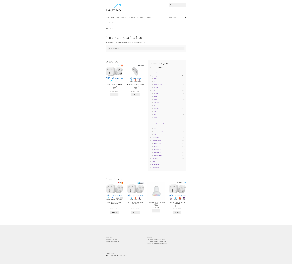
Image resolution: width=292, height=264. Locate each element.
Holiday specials (156, 137)
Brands (153, 90)
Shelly (155, 114)
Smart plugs (157, 146)
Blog (112, 17)
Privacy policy (140, 17)
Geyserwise (156, 108)
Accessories (155, 73)
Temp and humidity (159, 131)
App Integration (156, 76)
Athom (155, 99)
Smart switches (158, 155)
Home (107, 17)
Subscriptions (155, 164)
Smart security (157, 149)
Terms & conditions (111, 23)
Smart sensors (157, 152)
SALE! (153, 161)
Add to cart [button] (114, 95)
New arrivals (155, 158)
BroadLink (156, 102)
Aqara (155, 96)
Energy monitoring (159, 123)
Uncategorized (155, 167)
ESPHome (156, 79)
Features (154, 120)
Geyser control (157, 126)
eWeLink (156, 81)
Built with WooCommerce (120, 255)
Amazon (156, 93)
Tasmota (156, 87)
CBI (155, 105)
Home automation (156, 140)
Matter (155, 129)
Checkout (123, 17)
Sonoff (155, 117)
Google (155, 111)
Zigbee (155, 134)
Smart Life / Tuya (158, 84)
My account (132, 17)
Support (149, 17)
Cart (117, 17)
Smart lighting (157, 143)
